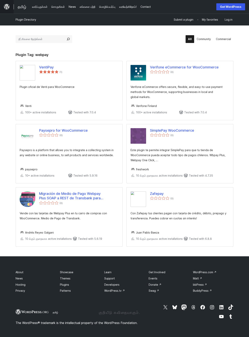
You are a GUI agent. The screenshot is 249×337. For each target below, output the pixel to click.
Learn (107, 272)
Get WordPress (230, 6)
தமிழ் (55, 312)
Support (109, 278)
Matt (197, 278)
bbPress (200, 284)
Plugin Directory (26, 19)
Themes (65, 278)
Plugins (64, 284)
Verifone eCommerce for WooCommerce (184, 67)
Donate (155, 284)
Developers (111, 284)
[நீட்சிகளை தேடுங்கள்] (68, 39)
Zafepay (157, 194)
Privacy (20, 290)
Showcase (66, 272)
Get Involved (157, 272)
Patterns (65, 290)
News (19, 278)
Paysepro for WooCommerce (63, 130)
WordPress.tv (114, 290)
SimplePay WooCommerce (172, 130)
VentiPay (46, 67)
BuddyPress (202, 290)
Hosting (20, 284)
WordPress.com (205, 272)
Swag (154, 290)
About (19, 272)
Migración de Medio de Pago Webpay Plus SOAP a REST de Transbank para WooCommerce (70, 196)
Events (153, 278)
